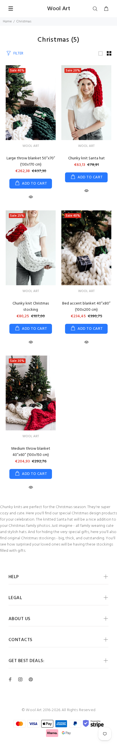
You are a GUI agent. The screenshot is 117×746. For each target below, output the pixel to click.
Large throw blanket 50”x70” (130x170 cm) (31, 161)
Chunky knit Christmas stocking (30, 306)
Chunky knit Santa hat (86, 158)
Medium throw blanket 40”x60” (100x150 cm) (30, 451)
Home (7, 21)
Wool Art (30, 146)
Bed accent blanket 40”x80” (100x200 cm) (86, 306)
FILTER (18, 53)
